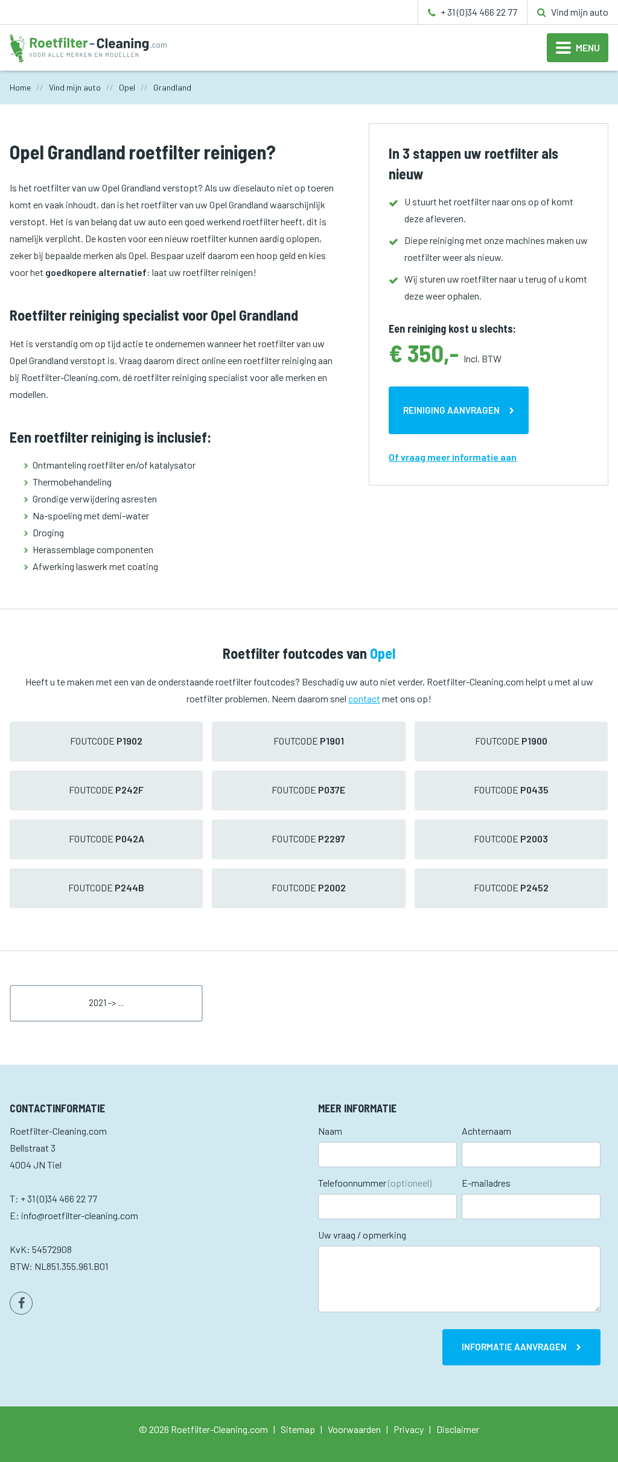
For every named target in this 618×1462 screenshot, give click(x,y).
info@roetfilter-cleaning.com (79, 1215)
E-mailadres (486, 1182)
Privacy (408, 1429)
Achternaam (486, 1131)
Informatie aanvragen (514, 1346)
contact (364, 698)
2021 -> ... (106, 1002)
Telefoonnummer (375, 1182)
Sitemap (298, 1429)
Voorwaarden (354, 1429)
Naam (330, 1131)
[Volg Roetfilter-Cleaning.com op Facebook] (21, 1303)
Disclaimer (457, 1429)
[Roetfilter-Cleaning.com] (88, 47)
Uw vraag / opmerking (362, 1234)
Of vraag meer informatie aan (453, 457)
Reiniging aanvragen (451, 410)
